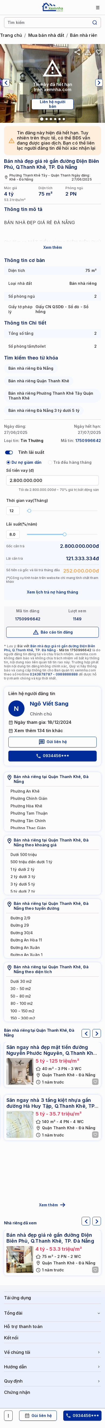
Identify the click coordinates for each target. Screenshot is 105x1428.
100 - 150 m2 (22, 1011)
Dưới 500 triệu (23, 854)
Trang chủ (11, 35)
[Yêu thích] (99, 52)
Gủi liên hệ (42, 1415)
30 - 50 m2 (20, 988)
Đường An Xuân (25, 947)
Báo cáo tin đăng (57, 632)
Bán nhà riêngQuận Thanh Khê (38, 381)
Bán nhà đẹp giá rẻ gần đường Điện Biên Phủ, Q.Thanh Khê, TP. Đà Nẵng (49, 648)
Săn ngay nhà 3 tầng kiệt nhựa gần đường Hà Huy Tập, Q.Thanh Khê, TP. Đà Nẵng (51, 1105)
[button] (16, 509)
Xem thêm (52, 247)
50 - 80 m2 (20, 996)
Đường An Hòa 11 (26, 940)
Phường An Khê (25, 791)
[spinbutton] (12, 511)
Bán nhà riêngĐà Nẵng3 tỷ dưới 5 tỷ (43, 410)
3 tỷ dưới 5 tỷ (22, 884)
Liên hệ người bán (52, 104)
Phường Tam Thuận (29, 813)
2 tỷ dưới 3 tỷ (22, 876)
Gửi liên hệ (57, 741)
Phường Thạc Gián (28, 828)
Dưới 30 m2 (21, 981)
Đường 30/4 (21, 932)
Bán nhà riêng (85, 35)
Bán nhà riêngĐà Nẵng (30, 368)
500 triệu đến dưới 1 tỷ (31, 861)
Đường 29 (19, 925)
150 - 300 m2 (22, 1018)
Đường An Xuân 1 (26, 954)
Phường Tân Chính (28, 820)
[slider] (29, 510)
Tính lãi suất (31, 452)
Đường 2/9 (20, 918)
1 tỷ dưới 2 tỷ (22, 869)
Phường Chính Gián (28, 798)
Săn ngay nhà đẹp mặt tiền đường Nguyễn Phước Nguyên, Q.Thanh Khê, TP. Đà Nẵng (52, 1053)
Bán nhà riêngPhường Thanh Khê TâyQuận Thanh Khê (50, 395)
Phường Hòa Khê (26, 806)
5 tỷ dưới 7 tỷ (22, 891)
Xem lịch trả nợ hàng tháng (52, 592)
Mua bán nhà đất (46, 35)
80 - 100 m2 (21, 1003)
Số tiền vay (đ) (20, 470)
